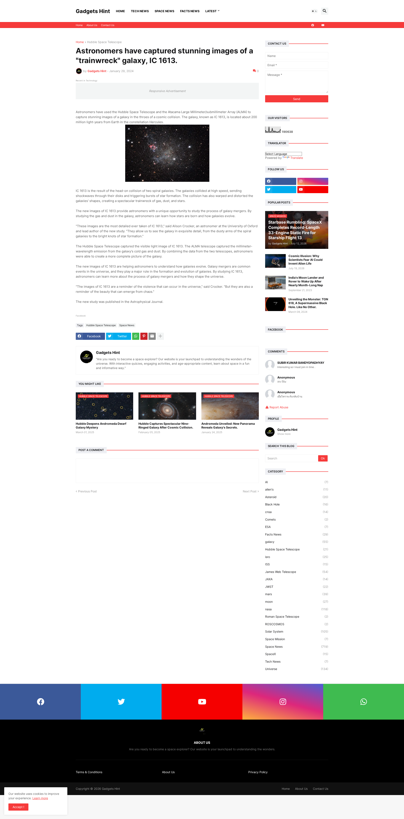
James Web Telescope (296, 572)
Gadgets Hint (93, 11)
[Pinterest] (144, 336)
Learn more (40, 798)
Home (120, 11)
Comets (296, 519)
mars (296, 594)
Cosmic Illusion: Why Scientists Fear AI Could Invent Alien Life (305, 259)
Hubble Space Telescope (104, 42)
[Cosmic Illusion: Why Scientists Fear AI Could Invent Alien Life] (275, 261)
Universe (296, 669)
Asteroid (296, 497)
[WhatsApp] (135, 336)
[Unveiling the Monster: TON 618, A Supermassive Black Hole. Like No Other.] (275, 304)
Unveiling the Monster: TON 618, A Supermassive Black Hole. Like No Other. (308, 303)
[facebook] (312, 25)
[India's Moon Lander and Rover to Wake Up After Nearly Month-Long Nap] (275, 282)
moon (296, 601)
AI (296, 482)
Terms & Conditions (89, 772)
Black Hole (296, 504)
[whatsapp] (363, 702)
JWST (296, 586)
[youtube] (323, 25)
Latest (211, 11)
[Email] (152, 336)
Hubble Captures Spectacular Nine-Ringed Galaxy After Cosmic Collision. (165, 425)
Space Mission (296, 639)
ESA (296, 527)
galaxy (296, 541)
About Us (91, 25)
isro (296, 557)
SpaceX (296, 654)
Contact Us (107, 25)
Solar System (296, 631)
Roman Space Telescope (296, 616)
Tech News (140, 11)
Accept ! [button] (18, 807)
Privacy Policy (258, 772)
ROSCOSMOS (296, 624)
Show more (284, 433)
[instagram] (312, 181)
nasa (296, 609)
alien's (296, 489)
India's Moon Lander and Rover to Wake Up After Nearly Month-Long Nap (306, 281)
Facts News (189, 11)
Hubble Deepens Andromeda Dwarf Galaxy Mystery (101, 425)
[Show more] (160, 336)
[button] (314, 11)
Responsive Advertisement (167, 91)
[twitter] (280, 189)
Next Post (249, 491)
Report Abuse (279, 407)
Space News (164, 11)
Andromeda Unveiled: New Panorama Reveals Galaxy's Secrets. (228, 425)
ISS (296, 564)
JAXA (296, 579)
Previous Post (87, 491)
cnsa (296, 512)
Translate (296, 158)
